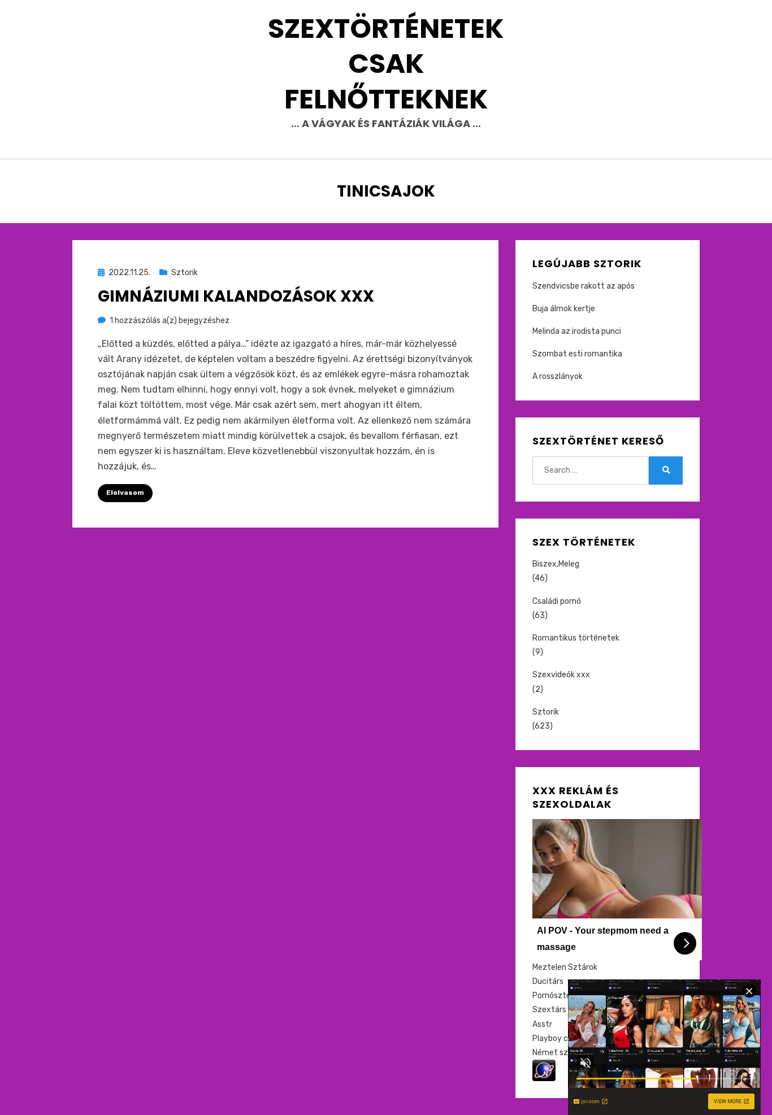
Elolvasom (125, 492)
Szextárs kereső (562, 1009)
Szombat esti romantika (577, 354)
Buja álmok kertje (563, 308)
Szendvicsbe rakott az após (583, 286)
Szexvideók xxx (561, 675)
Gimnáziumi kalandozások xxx (236, 296)
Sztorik (184, 272)
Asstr (542, 1024)
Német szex (554, 1052)
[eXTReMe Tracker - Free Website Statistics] (544, 1070)
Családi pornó (556, 601)
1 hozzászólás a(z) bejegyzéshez (169, 320)
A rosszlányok (557, 376)
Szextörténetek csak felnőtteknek (386, 64)
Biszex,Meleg (555, 564)
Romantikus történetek (575, 638)
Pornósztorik (555, 995)
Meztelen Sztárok (564, 967)
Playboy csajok (559, 1038)
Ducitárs (547, 981)
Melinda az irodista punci (576, 331)
